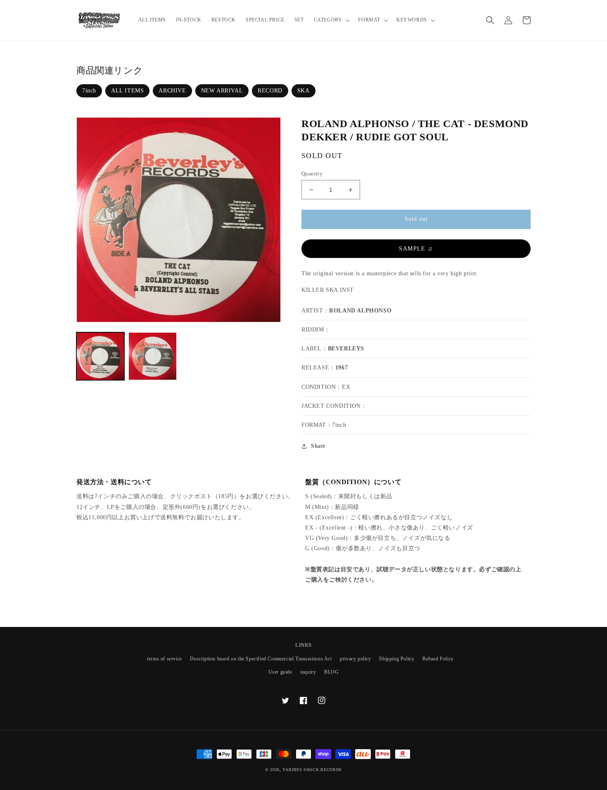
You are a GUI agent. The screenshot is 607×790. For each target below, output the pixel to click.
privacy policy (355, 659)
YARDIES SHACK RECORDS (312, 769)
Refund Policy (438, 659)
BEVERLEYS (346, 348)
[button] (331, 20)
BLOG (331, 672)
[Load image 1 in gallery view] (100, 356)
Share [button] (318, 446)
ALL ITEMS (127, 91)
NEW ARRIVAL (222, 91)
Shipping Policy (396, 659)
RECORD (270, 91)
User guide (280, 672)
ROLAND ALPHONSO (360, 310)
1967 (341, 367)
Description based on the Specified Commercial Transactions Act (261, 659)
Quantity (311, 173)
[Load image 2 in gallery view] (152, 356)
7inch (89, 91)
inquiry (308, 672)
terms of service (164, 659)
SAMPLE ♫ (416, 249)
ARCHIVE (172, 91)
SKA (303, 91)
